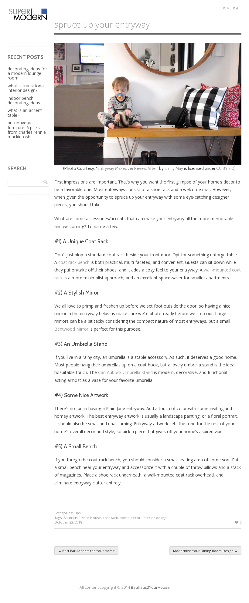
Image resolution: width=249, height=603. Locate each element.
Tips (77, 512)
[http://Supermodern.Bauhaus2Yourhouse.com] (29, 19)
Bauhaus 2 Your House (82, 517)
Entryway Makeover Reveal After (127, 168)
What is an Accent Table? (25, 112)
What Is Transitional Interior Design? (26, 88)
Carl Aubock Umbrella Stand (125, 372)
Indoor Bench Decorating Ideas (24, 100)
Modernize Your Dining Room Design (205, 550)
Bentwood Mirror (71, 329)
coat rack (110, 517)
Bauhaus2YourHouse (150, 587)
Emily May (174, 168)
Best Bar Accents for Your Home (86, 550)
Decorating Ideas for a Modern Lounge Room (27, 73)
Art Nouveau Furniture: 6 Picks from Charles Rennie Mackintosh (27, 130)
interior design (154, 517)
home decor (130, 517)
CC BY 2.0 (225, 168)
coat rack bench (74, 262)
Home (226, 8)
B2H (236, 8)
